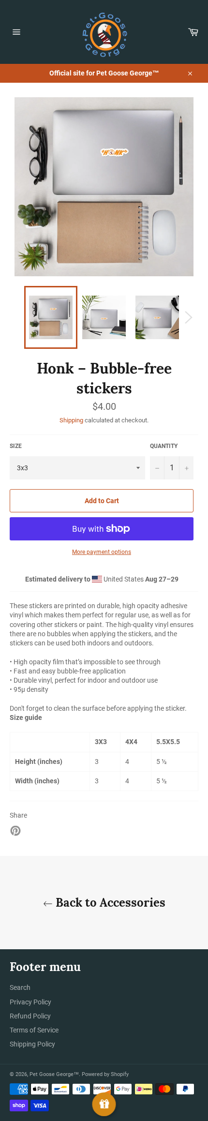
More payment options (101, 552)
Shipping (71, 420)
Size (16, 446)
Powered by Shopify (105, 1074)
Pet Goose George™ (54, 1074)
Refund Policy (30, 1016)
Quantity (164, 446)
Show (104, 1104)
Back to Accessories (109, 902)
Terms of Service (34, 1030)
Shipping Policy (32, 1044)
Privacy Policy (30, 1002)
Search (20, 987)
